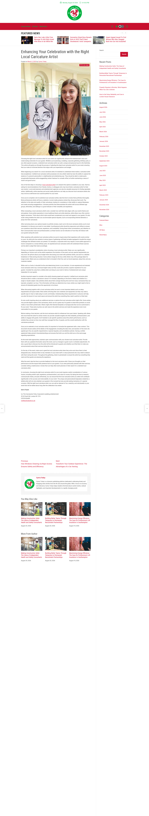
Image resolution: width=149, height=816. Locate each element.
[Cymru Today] (29, 484)
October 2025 (103, 156)
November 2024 (104, 209)
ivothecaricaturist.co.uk (28, 400)
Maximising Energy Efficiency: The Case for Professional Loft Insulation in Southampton (79, 520)
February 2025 (103, 195)
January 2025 (103, 200)
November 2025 (104, 151)
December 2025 (104, 146)
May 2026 (102, 122)
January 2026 (103, 141)
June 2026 (102, 117)
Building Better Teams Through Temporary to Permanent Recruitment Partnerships (55, 520)
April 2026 (102, 127)
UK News (35, 26)
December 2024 (104, 205)
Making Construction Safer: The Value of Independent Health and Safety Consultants (31, 520)
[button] (125, 33)
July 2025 (102, 170)
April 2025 (102, 185)
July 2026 (102, 112)
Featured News (26, 26)
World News (43, 26)
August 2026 (103, 107)
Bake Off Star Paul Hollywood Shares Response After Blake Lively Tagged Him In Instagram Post (45, 40)
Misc (100, 225)
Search (101, 50)
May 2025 (102, 180)
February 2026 (103, 136)
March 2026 (103, 131)
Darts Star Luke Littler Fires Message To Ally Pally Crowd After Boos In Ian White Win (80, 39)
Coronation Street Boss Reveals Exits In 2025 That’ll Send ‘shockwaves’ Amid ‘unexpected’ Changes (117, 40)
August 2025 (103, 166)
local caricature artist (49, 185)
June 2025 (102, 175)
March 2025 (103, 190)
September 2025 (104, 161)
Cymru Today (42, 61)
